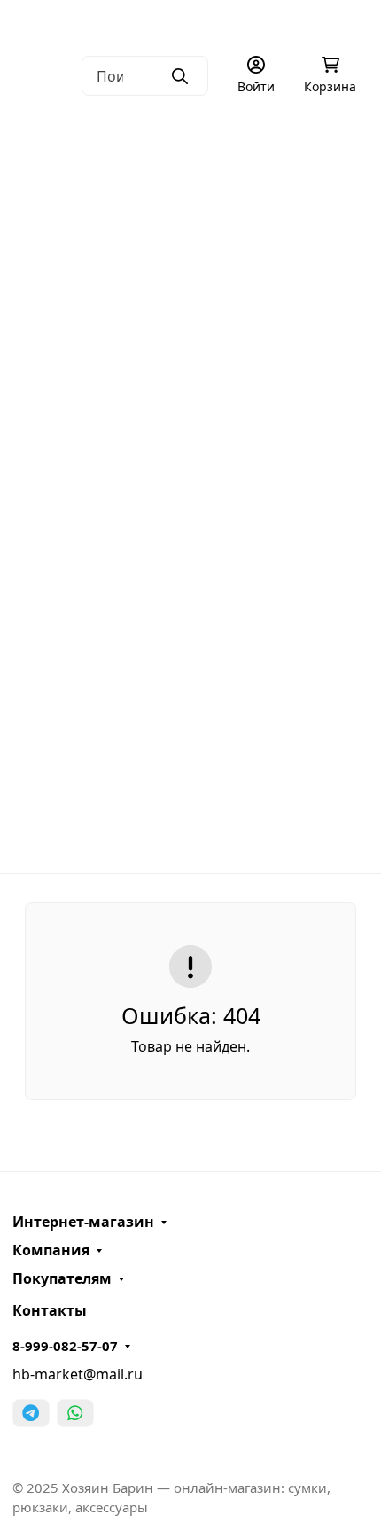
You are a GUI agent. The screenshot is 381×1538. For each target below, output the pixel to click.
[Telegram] (31, 1413)
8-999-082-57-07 (65, 1346)
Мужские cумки (184, 142)
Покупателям (62, 1278)
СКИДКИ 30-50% (190, 768)
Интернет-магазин (83, 1222)
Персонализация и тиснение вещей (142, 119)
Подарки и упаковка (185, 629)
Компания (50, 1250)
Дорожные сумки (184, 281)
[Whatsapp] (75, 1413)
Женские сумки (184, 212)
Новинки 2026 (191, 698)
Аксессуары (184, 559)
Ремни (184, 490)
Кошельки (185, 420)
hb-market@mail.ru (77, 1374)
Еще (184, 837)
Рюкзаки (185, 351)
